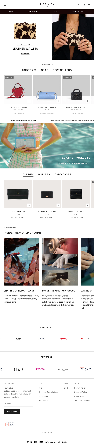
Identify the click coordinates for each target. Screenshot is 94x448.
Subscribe (12, 411)
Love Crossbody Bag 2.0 (18, 107)
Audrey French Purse (76, 211)
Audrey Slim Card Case (47, 211)
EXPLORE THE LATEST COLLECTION (74, 163)
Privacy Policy (80, 388)
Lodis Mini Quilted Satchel (76, 107)
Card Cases (63, 174)
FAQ (40, 388)
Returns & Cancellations (48, 392)
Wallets (44, 174)
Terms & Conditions (82, 400)
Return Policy (79, 396)
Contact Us (43, 396)
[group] (47, 37)
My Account (43, 400)
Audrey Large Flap (18, 211)
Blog (66, 388)
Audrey (28, 174)
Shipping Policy (80, 392)
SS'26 (44, 70)
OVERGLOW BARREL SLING (47, 107)
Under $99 (29, 70)
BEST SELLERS (62, 70)
